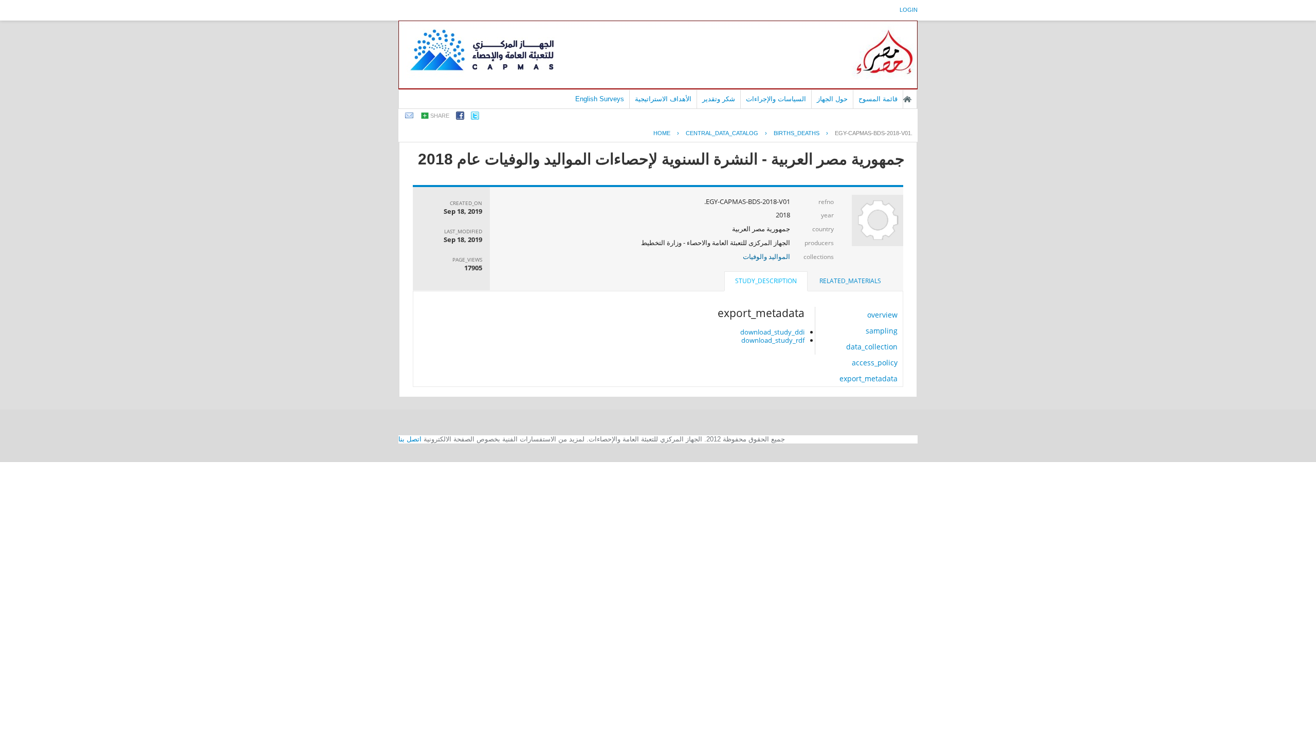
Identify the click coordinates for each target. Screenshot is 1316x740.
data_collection (872, 346)
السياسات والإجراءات (776, 99)
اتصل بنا (410, 439)
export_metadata (868, 378)
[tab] (850, 281)
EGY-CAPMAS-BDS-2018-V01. (873, 133)
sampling (882, 331)
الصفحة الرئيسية (907, 99)
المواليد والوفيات (766, 256)
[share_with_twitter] (475, 117)
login (909, 10)
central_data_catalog (722, 133)
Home (661, 133)
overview (882, 315)
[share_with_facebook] (460, 117)
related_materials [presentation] (850, 280)
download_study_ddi (772, 332)
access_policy (875, 362)
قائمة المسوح (878, 99)
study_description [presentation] (766, 280)
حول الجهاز (832, 99)
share (439, 116)
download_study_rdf (773, 340)
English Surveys (599, 99)
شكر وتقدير (718, 99)
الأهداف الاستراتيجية (663, 99)
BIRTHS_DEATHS (796, 133)
